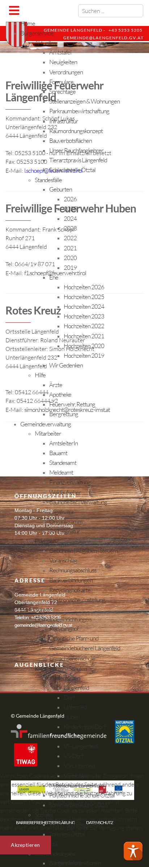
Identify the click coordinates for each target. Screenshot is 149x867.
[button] (133, 851)
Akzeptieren (25, 845)
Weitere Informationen (74, 862)
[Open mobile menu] (14, 10)
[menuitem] (27, 23)
